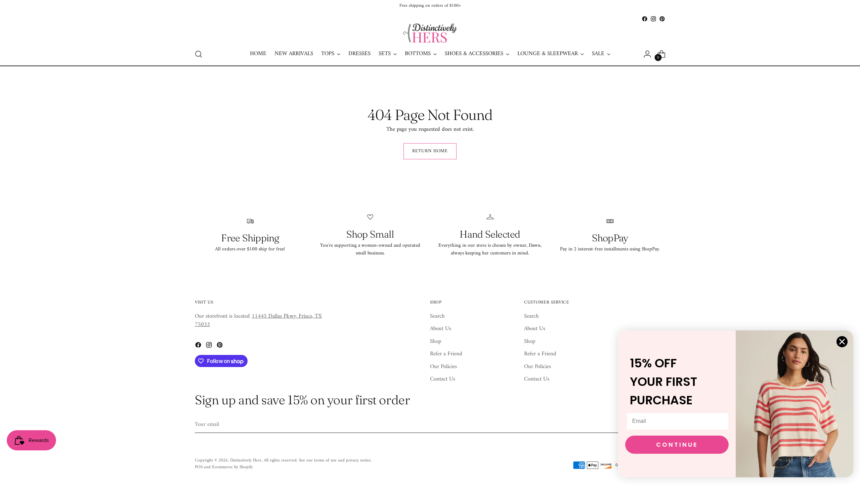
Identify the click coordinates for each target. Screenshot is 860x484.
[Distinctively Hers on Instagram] (653, 19)
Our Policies (443, 367)
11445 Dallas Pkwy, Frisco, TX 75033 (258, 320)
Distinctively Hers (245, 460)
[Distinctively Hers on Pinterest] (662, 19)
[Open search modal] (198, 54)
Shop (435, 341)
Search (437, 316)
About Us (440, 329)
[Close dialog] (842, 342)
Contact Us (442, 379)
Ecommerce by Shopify (232, 467)
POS (199, 467)
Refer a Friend (446, 354)
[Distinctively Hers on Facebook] (645, 19)
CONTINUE (677, 444)
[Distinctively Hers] (430, 33)
